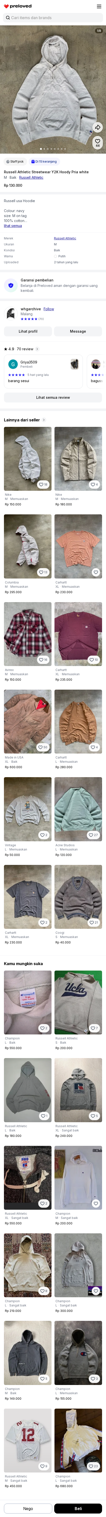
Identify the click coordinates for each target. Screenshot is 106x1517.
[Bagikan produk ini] (97, 127)
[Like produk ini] (96, 572)
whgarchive (31, 309)
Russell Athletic (31, 177)
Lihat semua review (53, 397)
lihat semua (13, 225)
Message (78, 331)
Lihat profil (28, 331)
